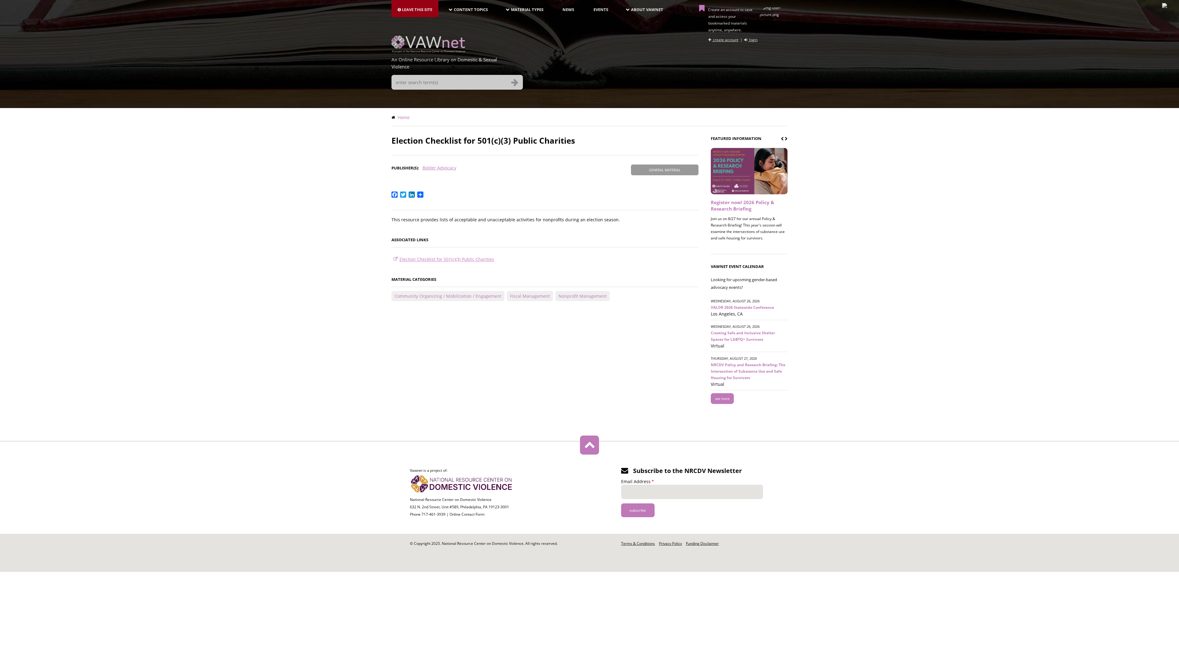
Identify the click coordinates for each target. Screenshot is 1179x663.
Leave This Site (416, 9)
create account (725, 39)
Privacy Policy (670, 543)
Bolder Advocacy (439, 168)
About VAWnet (647, 9)
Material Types (527, 9)
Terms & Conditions (638, 543)
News (568, 9)
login (752, 39)
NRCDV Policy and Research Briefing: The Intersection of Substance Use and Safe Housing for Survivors (748, 371)
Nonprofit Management (582, 296)
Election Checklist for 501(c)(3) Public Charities (446, 259)
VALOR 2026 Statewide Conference (742, 307)
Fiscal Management (530, 296)
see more (722, 398)
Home (404, 117)
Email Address (636, 481)
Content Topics (471, 9)
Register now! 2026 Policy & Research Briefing (742, 205)
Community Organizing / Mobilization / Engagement (448, 296)
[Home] (428, 51)
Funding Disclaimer (702, 543)
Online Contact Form (466, 514)
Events (600, 9)
